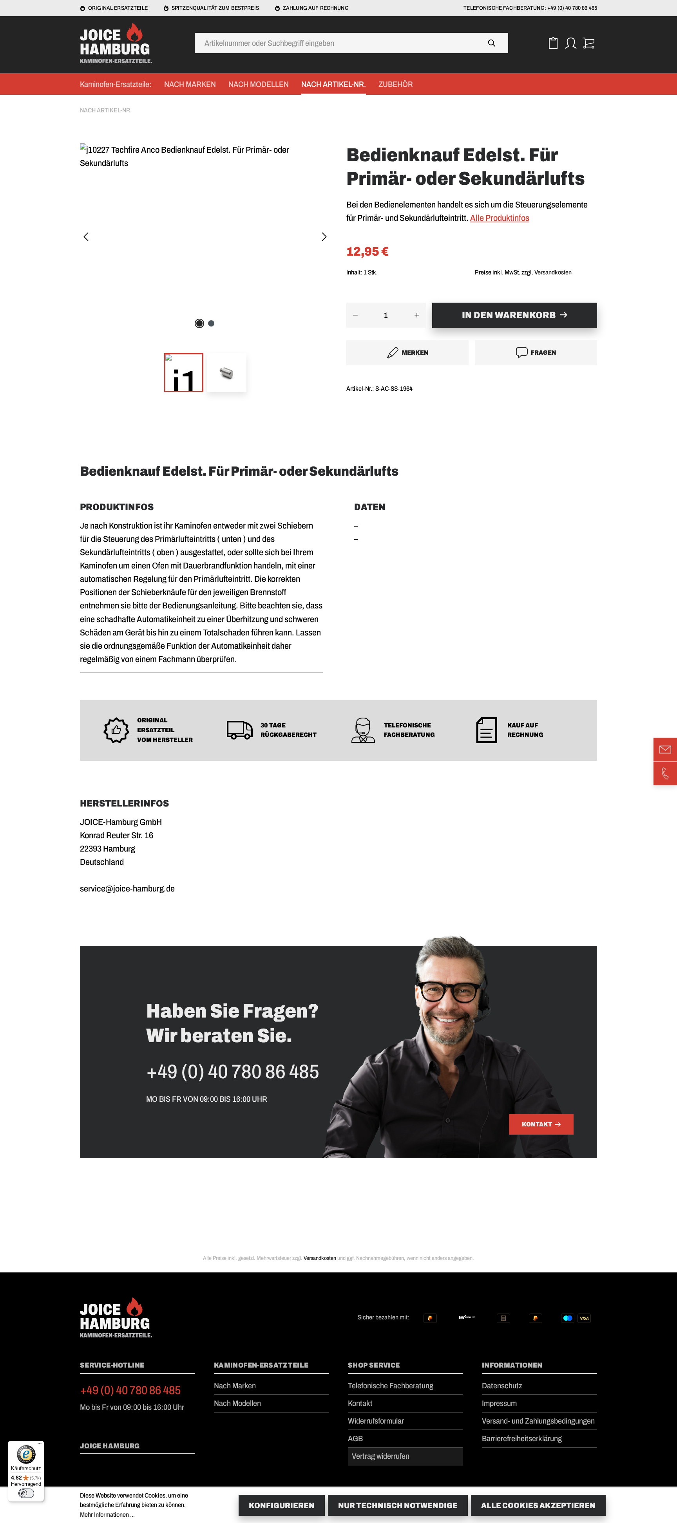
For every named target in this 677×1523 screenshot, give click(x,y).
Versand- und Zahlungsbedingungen (538, 1421)
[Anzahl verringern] (355, 315)
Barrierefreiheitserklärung (522, 1438)
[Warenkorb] (588, 43)
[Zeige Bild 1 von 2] (199, 323)
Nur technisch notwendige (398, 1505)
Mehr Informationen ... (107, 1514)
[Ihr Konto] (570, 43)
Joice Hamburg (110, 1446)
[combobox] (335, 43)
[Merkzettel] (553, 43)
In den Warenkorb (509, 315)
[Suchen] (492, 43)
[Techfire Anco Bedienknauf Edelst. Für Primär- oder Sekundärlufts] (205, 156)
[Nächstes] (324, 237)
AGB (355, 1438)
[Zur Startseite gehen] (119, 43)
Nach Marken (235, 1385)
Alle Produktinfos (499, 218)
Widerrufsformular (376, 1421)
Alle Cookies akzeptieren (538, 1505)
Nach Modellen (237, 1403)
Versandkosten (553, 272)
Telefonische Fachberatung (390, 1385)
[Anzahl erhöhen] (417, 315)
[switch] (26, 1493)
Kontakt (537, 1124)
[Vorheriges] (86, 237)
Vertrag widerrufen (380, 1456)
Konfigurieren (282, 1505)
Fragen (543, 352)
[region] (205, 272)
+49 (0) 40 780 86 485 (130, 1390)
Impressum (499, 1403)
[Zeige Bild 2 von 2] (211, 323)
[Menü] (39, 1445)
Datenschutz (502, 1385)
